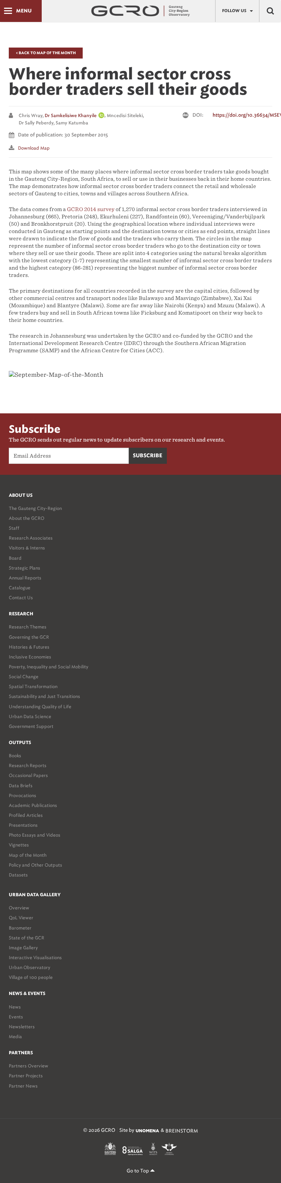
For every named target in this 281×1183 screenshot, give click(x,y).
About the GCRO (26, 518)
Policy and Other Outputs (35, 865)
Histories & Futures (29, 647)
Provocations (22, 795)
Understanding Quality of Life (40, 706)
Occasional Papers (28, 775)
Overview (19, 907)
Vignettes (19, 845)
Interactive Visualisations (35, 957)
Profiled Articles (26, 815)
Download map (34, 148)
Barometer (20, 928)
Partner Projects (26, 1075)
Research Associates (31, 538)
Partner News (23, 1086)
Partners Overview (28, 1066)
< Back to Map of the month (46, 53)
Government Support (31, 726)
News (15, 1007)
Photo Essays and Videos (34, 835)
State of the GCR (26, 937)
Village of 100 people (31, 977)
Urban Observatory (29, 967)
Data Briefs (21, 785)
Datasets (18, 875)
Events (16, 1016)
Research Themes (27, 627)
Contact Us (21, 597)
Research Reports (27, 765)
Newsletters (22, 1026)
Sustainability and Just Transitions (44, 696)
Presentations (23, 825)
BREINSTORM (181, 1130)
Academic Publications (33, 805)
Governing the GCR (29, 637)
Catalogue (19, 587)
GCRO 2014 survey (91, 209)
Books (15, 755)
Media (15, 1036)
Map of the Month (27, 855)
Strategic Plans (24, 568)
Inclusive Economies (30, 657)
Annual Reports (25, 578)
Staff (14, 528)
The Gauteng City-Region (35, 508)
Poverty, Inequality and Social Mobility (48, 666)
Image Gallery (23, 947)
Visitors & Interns (27, 548)
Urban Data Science (30, 716)
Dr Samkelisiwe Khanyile (71, 115)
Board (15, 558)
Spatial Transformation (33, 686)
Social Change (23, 676)
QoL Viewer (21, 917)
